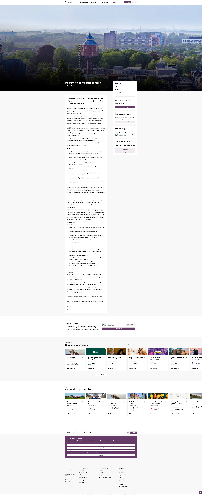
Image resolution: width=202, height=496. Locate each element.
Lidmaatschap (122, 472)
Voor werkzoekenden (83, 2)
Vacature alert (82, 480)
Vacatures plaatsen (83, 477)
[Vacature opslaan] (82, 357)
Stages (80, 474)
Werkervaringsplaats (83, 472)
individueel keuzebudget (76, 257)
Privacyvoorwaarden (76, 494)
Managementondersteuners (105, 477)
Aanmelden (101, 455)
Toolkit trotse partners (123, 474)
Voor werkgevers (105, 2)
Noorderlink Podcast (123, 479)
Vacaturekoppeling (83, 482)
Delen (126, 152)
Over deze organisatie (125, 121)
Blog (120, 477)
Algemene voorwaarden (98, 494)
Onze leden (121, 470)
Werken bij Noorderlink (123, 480)
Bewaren (126, 149)
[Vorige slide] (98, 374)
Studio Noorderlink (123, 475)
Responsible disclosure (107, 494)
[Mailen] (132, 134)
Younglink (101, 472)
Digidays (125, 494)
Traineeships (81, 470)
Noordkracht (101, 475)
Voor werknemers (94, 2)
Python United (134, 494)
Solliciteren (124, 107)
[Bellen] (134, 134)
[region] (101, 359)
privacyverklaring (98, 452)
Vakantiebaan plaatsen (84, 479)
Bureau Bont (129, 494)
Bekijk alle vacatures (131, 344)
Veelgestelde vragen (123, 486)
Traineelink (101, 474)
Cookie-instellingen (90, 494)
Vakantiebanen (82, 475)
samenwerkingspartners (75, 297)
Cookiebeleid (83, 494)
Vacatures (128, 2)
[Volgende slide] (104, 374)
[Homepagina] (68, 2)
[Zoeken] (133, 2)
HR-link (100, 470)
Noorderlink (114, 2)
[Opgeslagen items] (136, 2)
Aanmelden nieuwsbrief (124, 487)
